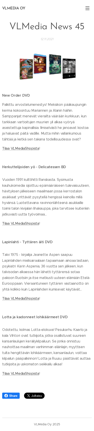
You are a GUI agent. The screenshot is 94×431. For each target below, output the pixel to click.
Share (13, 395)
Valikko (87, 8)
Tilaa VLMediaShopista (20, 148)
